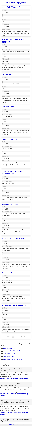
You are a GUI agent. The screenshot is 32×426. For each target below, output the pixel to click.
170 (21, 336)
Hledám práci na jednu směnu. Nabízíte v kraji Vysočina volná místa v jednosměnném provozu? (15, 402)
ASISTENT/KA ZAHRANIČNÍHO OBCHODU (13, 40)
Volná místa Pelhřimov (10, 348)
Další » (24, 336)
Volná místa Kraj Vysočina (16, 2)
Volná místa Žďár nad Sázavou (12, 359)
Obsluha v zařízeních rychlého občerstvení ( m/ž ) (13, 172)
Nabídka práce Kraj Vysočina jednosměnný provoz (14, 413)
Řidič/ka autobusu (8, 107)
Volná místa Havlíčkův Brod (11, 351)
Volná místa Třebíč (8, 356)
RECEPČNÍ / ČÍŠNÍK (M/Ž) (11, 7)
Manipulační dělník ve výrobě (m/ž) (14, 305)
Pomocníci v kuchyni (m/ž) (11, 273)
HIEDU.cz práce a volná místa (18, 425)
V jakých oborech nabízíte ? (15, 420)
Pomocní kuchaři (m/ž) (10, 139)
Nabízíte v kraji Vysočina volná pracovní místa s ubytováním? (15, 369)
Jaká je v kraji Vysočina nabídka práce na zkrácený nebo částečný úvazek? (13, 384)
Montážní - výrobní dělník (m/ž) (13, 238)
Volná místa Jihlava (9, 354)
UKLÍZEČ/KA (6, 74)
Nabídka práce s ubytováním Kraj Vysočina (14, 379)
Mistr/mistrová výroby (10, 204)
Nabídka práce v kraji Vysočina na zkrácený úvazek (14, 395)
